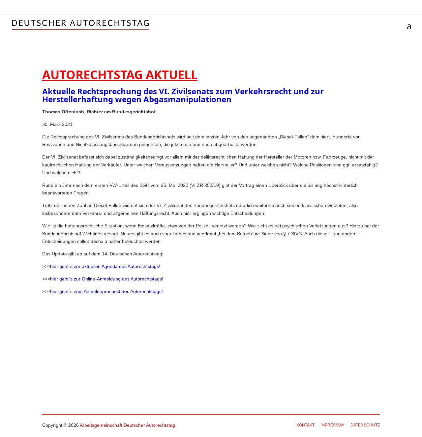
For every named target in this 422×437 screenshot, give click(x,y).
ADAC (377, 7)
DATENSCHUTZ (365, 425)
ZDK (407, 7)
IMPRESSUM (332, 425)
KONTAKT (305, 425)
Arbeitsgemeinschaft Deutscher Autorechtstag (127, 425)
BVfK (392, 7)
